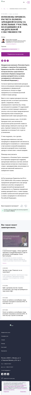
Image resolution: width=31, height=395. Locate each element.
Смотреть (4, 263)
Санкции (3, 339)
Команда (3, 343)
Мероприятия (4, 350)
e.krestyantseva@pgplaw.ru (11, 43)
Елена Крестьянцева (11, 39)
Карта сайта (3, 380)
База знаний (3, 347)
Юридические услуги (5, 332)
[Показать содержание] (28, 2)
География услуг (4, 336)
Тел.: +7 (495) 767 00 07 (6, 363)
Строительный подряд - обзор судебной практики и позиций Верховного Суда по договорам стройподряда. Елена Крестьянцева (15, 253)
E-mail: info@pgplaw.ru (5, 370)
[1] (17, 80)
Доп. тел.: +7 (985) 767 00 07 (7, 367)
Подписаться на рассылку (15, 54)
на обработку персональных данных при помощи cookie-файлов (15, 386)
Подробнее (6, 391)
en (7, 60)
